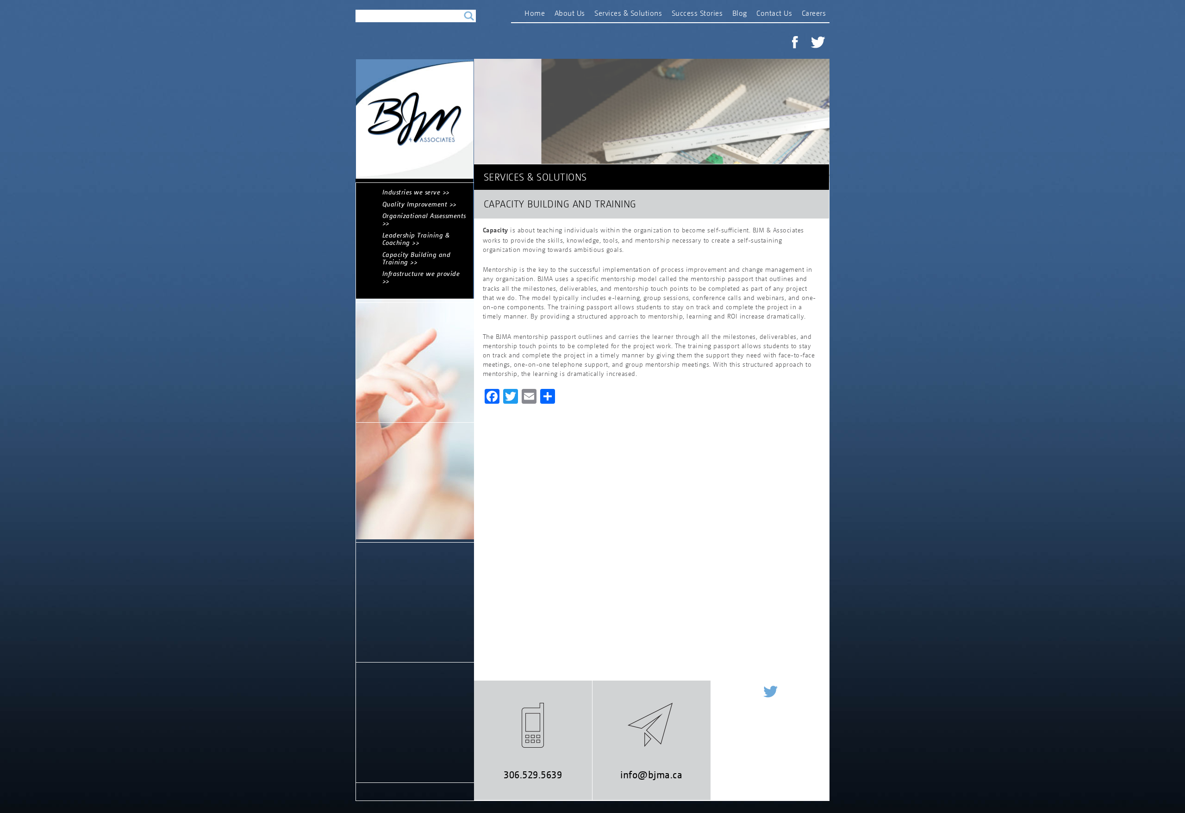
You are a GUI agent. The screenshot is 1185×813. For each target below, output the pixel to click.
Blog (739, 13)
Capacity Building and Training (416, 258)
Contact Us (774, 13)
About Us (570, 13)
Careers (814, 13)
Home (534, 13)
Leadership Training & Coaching (416, 238)
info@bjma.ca (651, 775)
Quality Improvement (415, 204)
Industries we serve (411, 192)
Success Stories (697, 13)
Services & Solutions (628, 13)
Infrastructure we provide (421, 273)
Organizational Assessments (424, 215)
